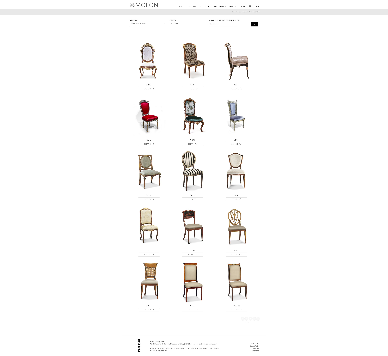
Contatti (243, 6)
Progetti (223, 6)
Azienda (182, 6)
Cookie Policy (254, 346)
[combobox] (148, 24)
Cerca (255, 24)
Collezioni (192, 6)
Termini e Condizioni (255, 349)
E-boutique (212, 6)
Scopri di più (149, 89)
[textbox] (148, 23)
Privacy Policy (254, 343)
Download (233, 6)
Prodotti (202, 6)
